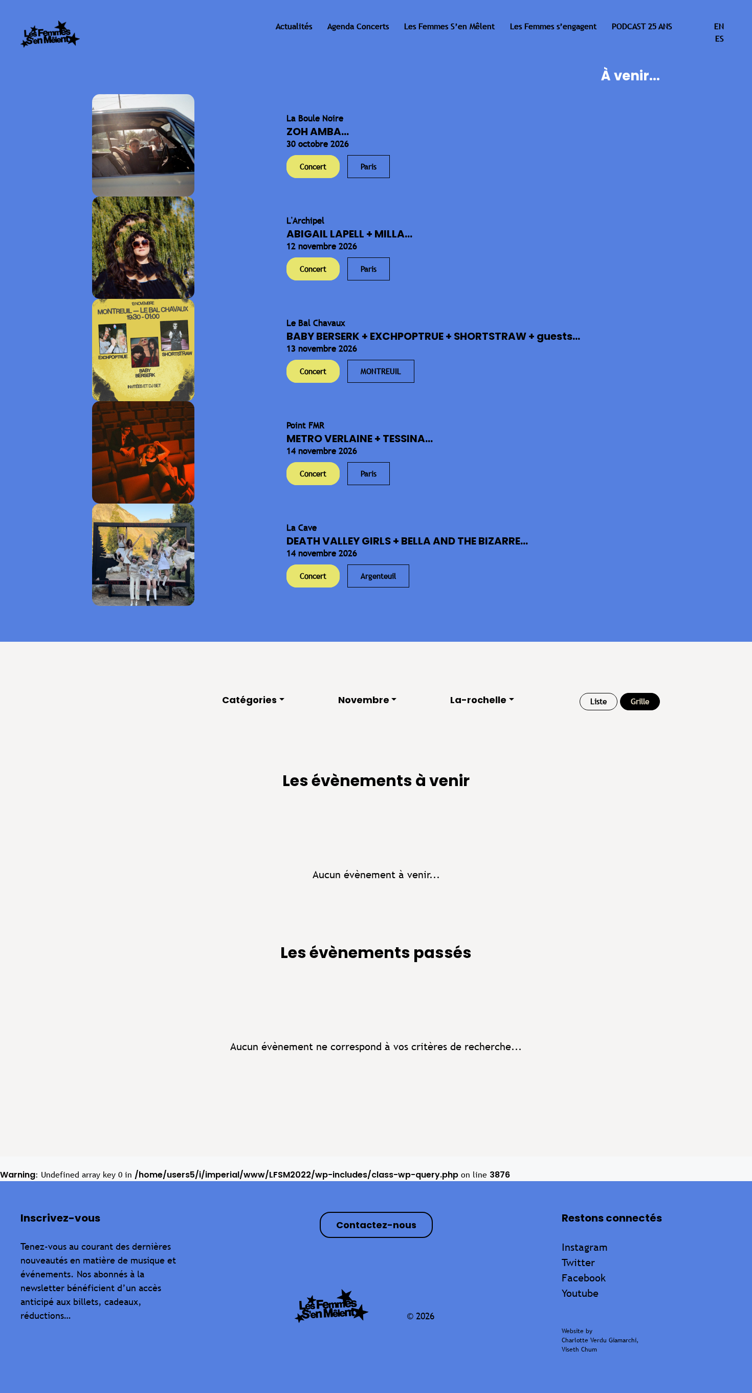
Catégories (249, 699)
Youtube (580, 1293)
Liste (598, 701)
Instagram (585, 1247)
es (719, 38)
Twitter (578, 1262)
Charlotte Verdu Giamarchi (599, 1340)
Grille (640, 701)
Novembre (363, 699)
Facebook (584, 1277)
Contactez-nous (376, 1224)
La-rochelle (478, 699)
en (719, 26)
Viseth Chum (579, 1349)
